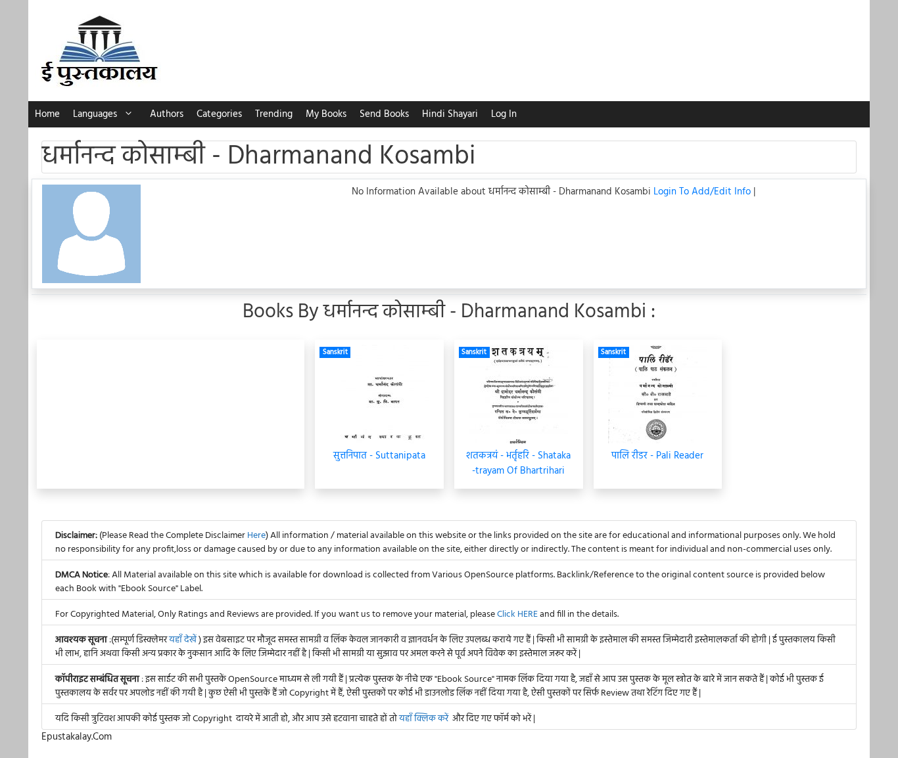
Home (47, 114)
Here (256, 535)
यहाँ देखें (184, 640)
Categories (219, 114)
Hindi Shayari (450, 114)
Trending (274, 114)
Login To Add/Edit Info (703, 192)
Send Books (384, 114)
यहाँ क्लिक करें (423, 718)
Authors (166, 114)
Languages (95, 114)
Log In (504, 114)
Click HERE (517, 614)
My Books (326, 114)
